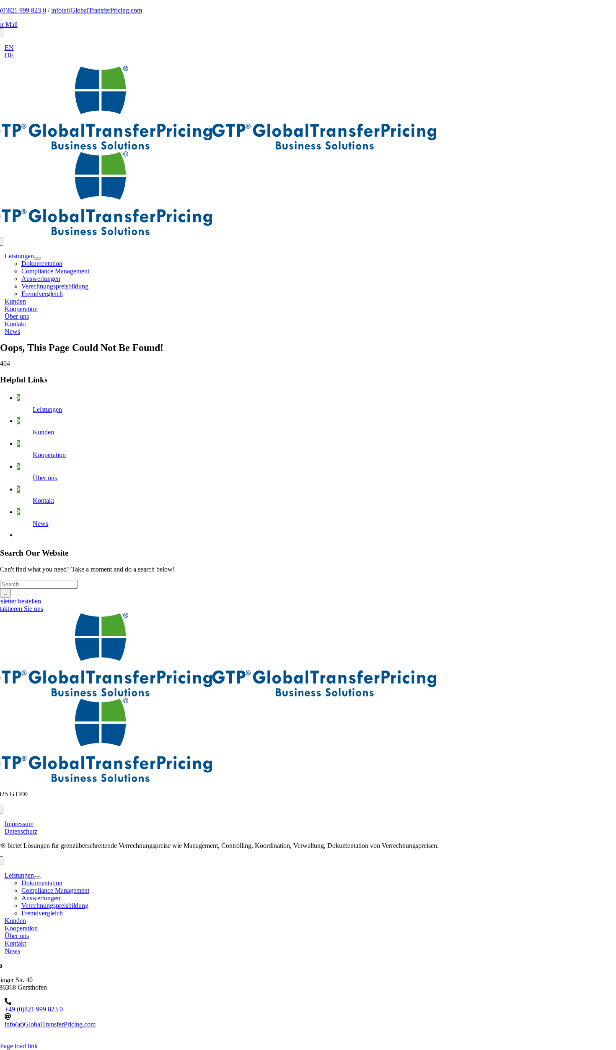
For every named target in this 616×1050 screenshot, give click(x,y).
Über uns (45, 477)
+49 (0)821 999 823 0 (34, 1009)
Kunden (43, 432)
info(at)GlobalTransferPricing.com (96, 10)
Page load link (19, 1046)
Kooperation (49, 454)
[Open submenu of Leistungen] (37, 258)
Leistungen (47, 409)
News (40, 523)
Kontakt (43, 500)
